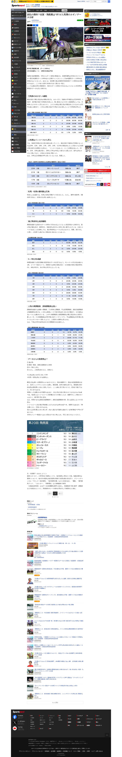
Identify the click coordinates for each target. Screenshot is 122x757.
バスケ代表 (51, 722)
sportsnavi (18, 712)
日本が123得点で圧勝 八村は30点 (96, 60)
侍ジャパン (32, 728)
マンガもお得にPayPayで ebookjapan (36, 741)
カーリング (98, 719)
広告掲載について (67, 751)
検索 (109, 1)
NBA (50, 720)
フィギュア (80, 715)
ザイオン (105, 1)
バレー (97, 715)
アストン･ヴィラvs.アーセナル (95, 55)
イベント (87, 173)
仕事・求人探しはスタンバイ (64, 743)
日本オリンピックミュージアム (93, 180)
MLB (31, 720)
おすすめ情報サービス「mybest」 (35, 745)
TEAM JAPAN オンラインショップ (94, 178)
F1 (87, 715)
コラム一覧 (107, 166)
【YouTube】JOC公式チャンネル (108, 184)
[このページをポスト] (29, 25)
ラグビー (89, 722)
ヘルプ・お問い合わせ (97, 751)
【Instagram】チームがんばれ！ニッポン (105, 184)
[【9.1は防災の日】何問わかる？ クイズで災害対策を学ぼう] (32, 1)
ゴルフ (69, 715)
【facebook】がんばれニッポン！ (98, 184)
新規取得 (37, 5)
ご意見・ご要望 (86, 751)
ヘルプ (87, 1)
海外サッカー (42, 720)
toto (50, 728)
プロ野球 (32, 717)
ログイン (28, 6)
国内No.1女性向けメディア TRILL (79, 743)
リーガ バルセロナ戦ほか (94, 52)
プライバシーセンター (37, 751)
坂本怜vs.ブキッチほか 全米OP (96, 47)
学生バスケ (51, 724)
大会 (97, 173)
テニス (69, 719)
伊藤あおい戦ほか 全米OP (94, 50)
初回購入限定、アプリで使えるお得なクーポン (45, 6)
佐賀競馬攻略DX (32, 507)
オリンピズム (106, 173)
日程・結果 (39, 10)
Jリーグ (41, 717)
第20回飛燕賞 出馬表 (34, 504)
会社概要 (53, 751)
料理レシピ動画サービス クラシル (48, 743)
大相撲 (79, 722)
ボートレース (80, 725)
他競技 (88, 725)
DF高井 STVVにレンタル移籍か (95, 57)
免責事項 (59, 751)
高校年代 (41, 724)
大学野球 (32, 724)
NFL (69, 725)
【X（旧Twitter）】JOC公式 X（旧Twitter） (101, 184)
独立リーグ (32, 726)
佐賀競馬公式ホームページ (46, 526)
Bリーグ (51, 717)
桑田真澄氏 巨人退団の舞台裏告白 (96, 67)
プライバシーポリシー (24, 751)
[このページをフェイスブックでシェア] (35, 25)
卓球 (78, 719)
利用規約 (47, 751)
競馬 (59, 717)
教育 (101, 173)
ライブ (41, 728)
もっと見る (55, 702)
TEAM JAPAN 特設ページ (92, 176)
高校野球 (32, 722)
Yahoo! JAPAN (81, 1)
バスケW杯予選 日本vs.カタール (96, 62)
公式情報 (64, 10)
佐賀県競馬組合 (35, 20)
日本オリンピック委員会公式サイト (97, 170)
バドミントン (90, 719)
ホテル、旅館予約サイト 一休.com (54, 741)
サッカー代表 (42, 722)
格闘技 (69, 722)
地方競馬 (60, 720)
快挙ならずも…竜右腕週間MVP (95, 69)
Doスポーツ (99, 725)
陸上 (97, 722)
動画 (45, 10)
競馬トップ (31, 10)
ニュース (51, 10)
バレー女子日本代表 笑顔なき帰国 (96, 64)
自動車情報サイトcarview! (34, 743)
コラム (58, 10)
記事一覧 (108, 129)
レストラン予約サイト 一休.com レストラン (74, 741)
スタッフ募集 (76, 751)
